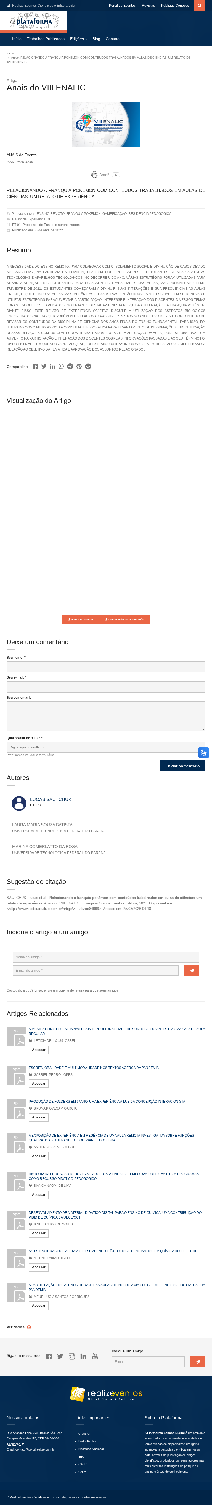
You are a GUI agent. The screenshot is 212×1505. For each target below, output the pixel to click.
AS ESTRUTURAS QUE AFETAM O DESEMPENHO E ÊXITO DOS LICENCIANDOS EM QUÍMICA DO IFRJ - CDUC (114, 1251)
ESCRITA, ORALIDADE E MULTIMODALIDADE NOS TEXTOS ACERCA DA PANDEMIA (94, 1068)
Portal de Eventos (122, 5)
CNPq (82, 1471)
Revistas (148, 5)
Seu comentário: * (21, 698)
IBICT (82, 1456)
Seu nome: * (16, 657)
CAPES (83, 1464)
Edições (77, 38)
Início (17, 38)
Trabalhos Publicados (46, 38)
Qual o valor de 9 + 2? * (25, 738)
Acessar (39, 1050)
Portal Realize (87, 1441)
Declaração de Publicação (126, 619)
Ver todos (16, 1327)
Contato (113, 38)
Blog (96, 38)
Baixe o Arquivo (82, 619)
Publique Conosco (175, 5)
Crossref (84, 1433)
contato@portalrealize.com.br (35, 1449)
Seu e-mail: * (16, 677)
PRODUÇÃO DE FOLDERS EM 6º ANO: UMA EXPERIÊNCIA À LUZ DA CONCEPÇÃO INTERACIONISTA (107, 1102)
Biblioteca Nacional (91, 1449)
